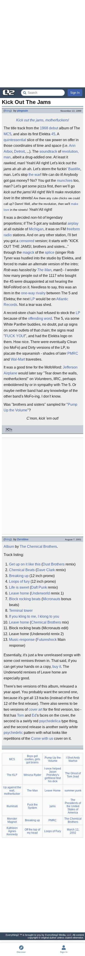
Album (9, 546)
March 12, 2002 (73, 831)
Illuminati (12, 806)
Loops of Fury (52, 831)
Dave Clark (46, 570)
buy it (56, 666)
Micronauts (51, 599)
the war (34, 175)
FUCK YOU (14, 336)
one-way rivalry (33, 293)
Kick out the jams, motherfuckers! (42, 120)
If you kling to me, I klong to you (34, 616)
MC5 (7, 134)
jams (53, 806)
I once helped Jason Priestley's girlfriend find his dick (52, 775)
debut (53, 128)
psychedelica (50, 721)
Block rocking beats (25, 599)
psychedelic (13, 733)
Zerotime (23, 539)
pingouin (22, 110)
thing (8, 110)
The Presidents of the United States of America (73, 806)
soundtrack (48, 151)
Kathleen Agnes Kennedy (12, 831)
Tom (20, 715)
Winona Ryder (32, 775)
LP (32, 299)
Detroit (19, 151)
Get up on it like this (25, 564)
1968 (44, 128)
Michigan (36, 229)
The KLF (12, 775)
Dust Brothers (54, 564)
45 (53, 134)
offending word (40, 318)
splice (49, 252)
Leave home (19, 593)
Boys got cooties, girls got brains (32, 759)
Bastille (74, 169)
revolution (70, 151)
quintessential (15, 140)
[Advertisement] (42, 43)
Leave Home (53, 790)
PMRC (72, 353)
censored (26, 241)
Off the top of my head (32, 831)
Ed (34, 715)
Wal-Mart (18, 359)
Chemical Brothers (46, 622)
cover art (35, 709)
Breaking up (19, 576)
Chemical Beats (22, 570)
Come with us (42, 738)
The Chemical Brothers (38, 546)
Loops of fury (19, 581)
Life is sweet (19, 587)
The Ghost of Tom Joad (73, 775)
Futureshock (47, 639)
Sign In (75, 92)
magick (28, 252)
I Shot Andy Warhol (73, 759)
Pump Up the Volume (53, 759)
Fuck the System (32, 806)
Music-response (22, 639)
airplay (73, 223)
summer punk (73, 790)
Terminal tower (21, 610)
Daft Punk (39, 587)
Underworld (40, 593)
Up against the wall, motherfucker (12, 790)
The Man (44, 270)
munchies (65, 180)
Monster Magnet (12, 820)
